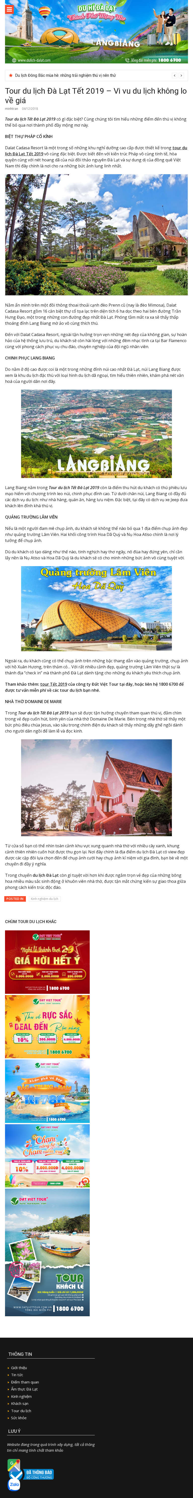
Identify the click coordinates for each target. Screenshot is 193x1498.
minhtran (11, 108)
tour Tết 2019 (53, 684)
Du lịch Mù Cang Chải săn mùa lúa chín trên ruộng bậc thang (67, 75)
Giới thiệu (19, 1367)
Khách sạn (19, 1403)
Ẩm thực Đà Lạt (24, 1389)
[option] (99, 75)
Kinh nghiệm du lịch (44, 899)
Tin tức (17, 1374)
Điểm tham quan (25, 1381)
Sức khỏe (19, 1417)
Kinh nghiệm (21, 1396)
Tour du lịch (21, 1410)
